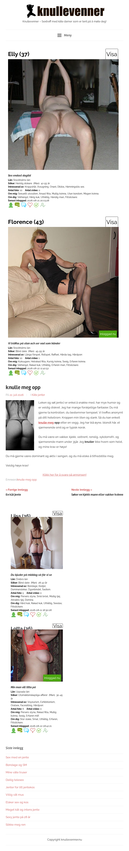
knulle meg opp (27, 479)
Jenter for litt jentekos (20, 787)
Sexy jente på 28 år (18, 817)
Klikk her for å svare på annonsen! (65, 474)
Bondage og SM (16, 765)
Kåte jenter (38, 394)
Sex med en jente (17, 757)
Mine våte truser (16, 772)
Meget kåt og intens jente (22, 809)
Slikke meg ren (16, 824)
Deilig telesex (15, 780)
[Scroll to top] (123, 845)
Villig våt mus (15, 794)
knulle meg (46, 422)
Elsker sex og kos (17, 802)
